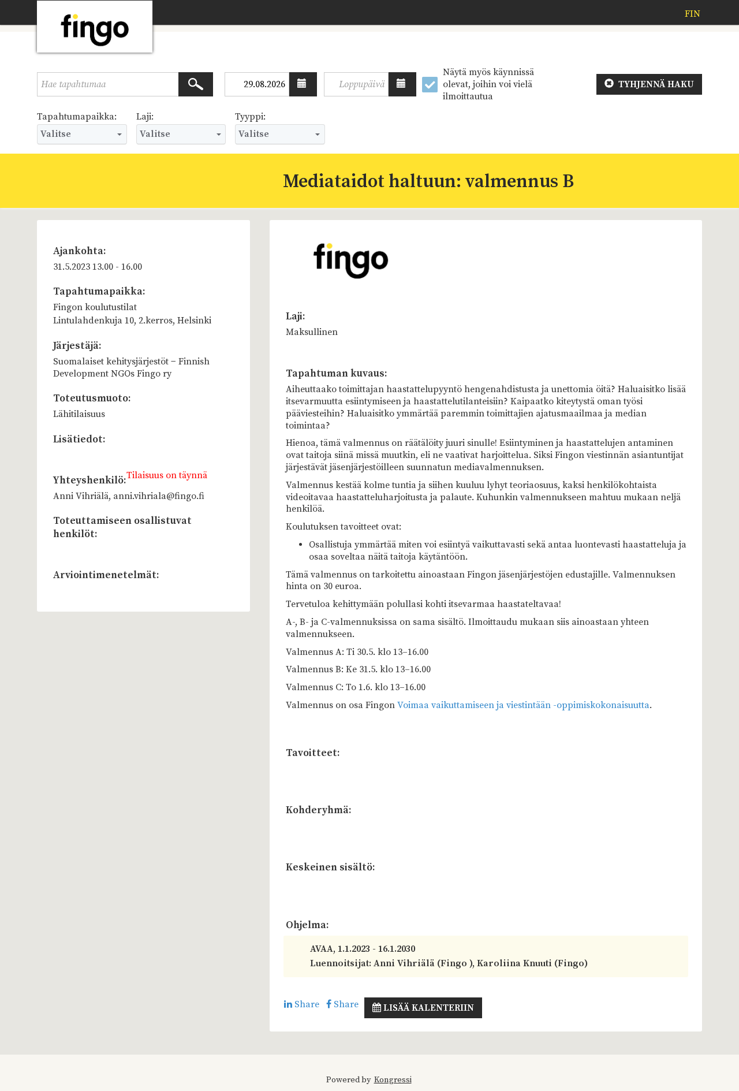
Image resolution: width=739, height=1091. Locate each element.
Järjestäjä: (77, 346)
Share (305, 1004)
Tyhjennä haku (655, 84)
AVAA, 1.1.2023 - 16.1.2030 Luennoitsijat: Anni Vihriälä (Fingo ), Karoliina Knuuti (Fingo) (449, 956)
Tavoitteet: (313, 753)
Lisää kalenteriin (427, 1008)
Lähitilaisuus (79, 414)
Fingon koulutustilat (95, 307)
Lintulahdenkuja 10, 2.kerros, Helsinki (132, 320)
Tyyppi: (250, 116)
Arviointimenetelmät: (106, 575)
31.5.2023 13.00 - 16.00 (97, 267)
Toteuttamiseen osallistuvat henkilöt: (122, 528)
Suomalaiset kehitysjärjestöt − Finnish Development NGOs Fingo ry (131, 367)
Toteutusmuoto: (92, 398)
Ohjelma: (307, 925)
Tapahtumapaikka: (77, 116)
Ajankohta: (79, 251)
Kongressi (393, 1080)
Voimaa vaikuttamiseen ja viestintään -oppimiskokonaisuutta (523, 705)
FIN (692, 14)
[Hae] (195, 84)
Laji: (145, 116)
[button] (303, 84)
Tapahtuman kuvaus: (336, 373)
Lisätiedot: (79, 439)
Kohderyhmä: (319, 810)
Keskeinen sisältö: (330, 867)
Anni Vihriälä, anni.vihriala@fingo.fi (128, 496)
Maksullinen (312, 332)
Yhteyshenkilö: (89, 480)
